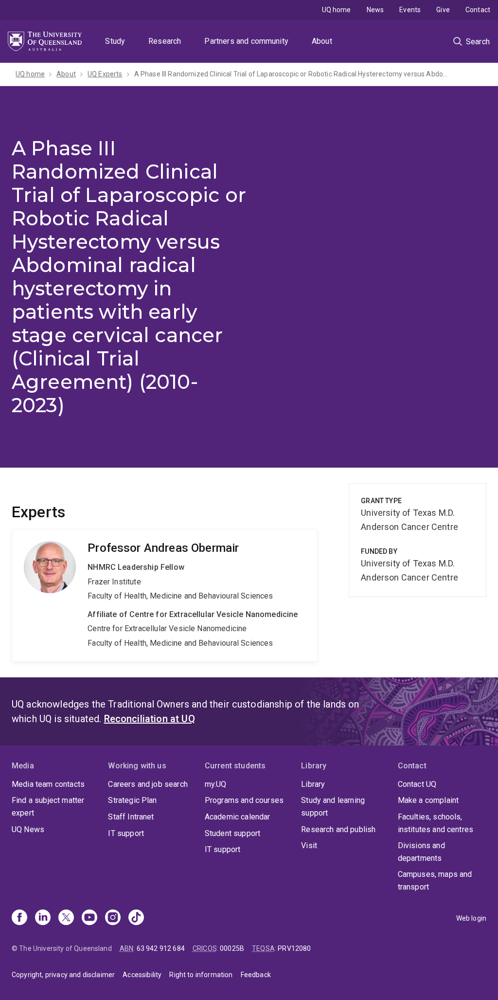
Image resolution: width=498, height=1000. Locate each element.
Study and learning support (333, 807)
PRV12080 (294, 948)
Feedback (256, 975)
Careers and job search (148, 784)
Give (443, 10)
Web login (471, 918)
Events (410, 10)
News (375, 10)
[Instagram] (113, 918)
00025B (232, 948)
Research (164, 41)
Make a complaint (428, 800)
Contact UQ (417, 784)
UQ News (28, 829)
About (322, 41)
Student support (232, 833)
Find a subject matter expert (48, 807)
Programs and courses (244, 800)
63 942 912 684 (161, 948)
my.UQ (216, 784)
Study (115, 41)
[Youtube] (89, 918)
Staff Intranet (131, 816)
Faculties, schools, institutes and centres (436, 823)
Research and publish (338, 829)
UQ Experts (105, 74)
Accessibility (142, 975)
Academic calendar (237, 816)
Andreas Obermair (164, 595)
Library (313, 784)
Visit (309, 845)
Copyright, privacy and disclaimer (63, 975)
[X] (66, 918)
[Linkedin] (43, 918)
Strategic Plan (132, 800)
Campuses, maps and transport (435, 880)
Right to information (200, 975)
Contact (477, 10)
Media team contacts (48, 784)
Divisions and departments (421, 852)
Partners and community (246, 41)
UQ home (336, 10)
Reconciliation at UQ (149, 719)
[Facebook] (19, 918)
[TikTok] (136, 918)
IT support (126, 833)
